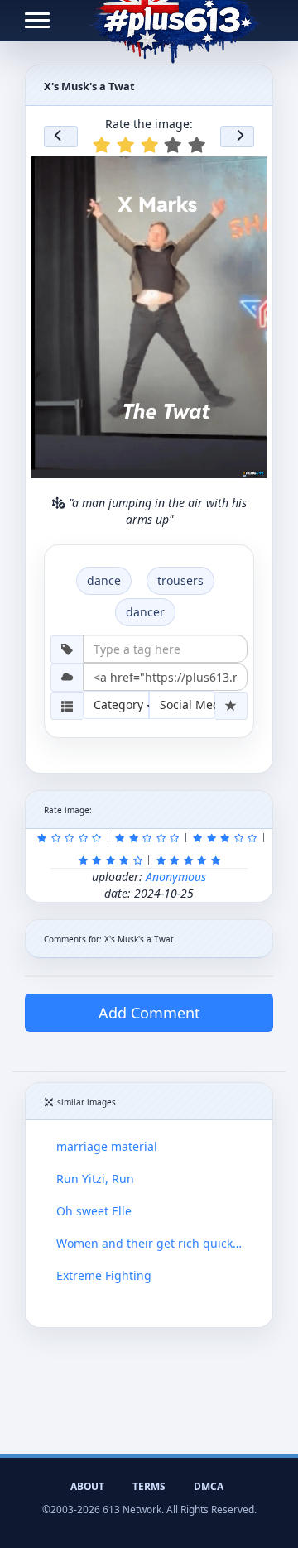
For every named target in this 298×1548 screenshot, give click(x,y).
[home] (174, 20)
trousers (180, 580)
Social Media (187, 704)
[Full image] (247, 174)
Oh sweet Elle (94, 1211)
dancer (145, 612)
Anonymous (176, 876)
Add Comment (149, 1013)
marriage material (106, 1146)
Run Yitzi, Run (95, 1178)
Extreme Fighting (103, 1275)
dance (104, 580)
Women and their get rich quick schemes (149, 1243)
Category (120, 704)
